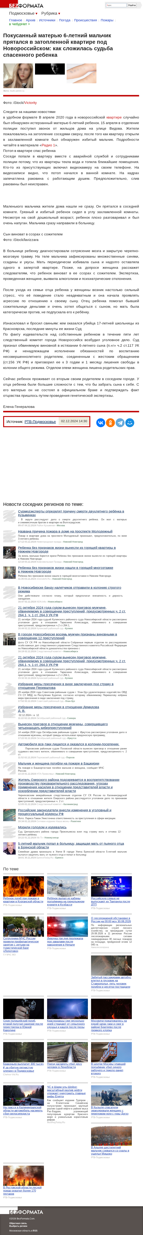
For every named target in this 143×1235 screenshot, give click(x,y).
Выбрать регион (18, 1226)
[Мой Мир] (129, 422)
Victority (30, 103)
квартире (114, 117)
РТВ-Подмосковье (40, 422)
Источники (47, 20)
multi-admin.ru (17, 91)
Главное (15, 20)
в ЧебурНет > (19, 24)
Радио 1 (48, 145)
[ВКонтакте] (100, 422)
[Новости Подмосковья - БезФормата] (22, 4)
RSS (35, 1230)
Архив (30, 20)
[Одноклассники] (110, 422)
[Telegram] (120, 422)
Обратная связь (18, 1223)
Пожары (107, 20)
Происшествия (85, 20)
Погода (64, 20)
